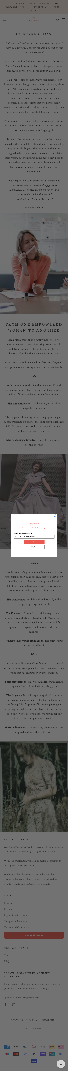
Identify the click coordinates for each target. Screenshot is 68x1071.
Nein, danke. (34, 547)
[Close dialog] (55, 515)
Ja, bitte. (33, 542)
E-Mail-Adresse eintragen (23, 533)
